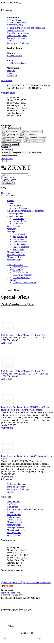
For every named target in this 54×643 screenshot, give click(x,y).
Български (19, 138)
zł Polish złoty (35, 153)
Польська (39, 141)
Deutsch (15, 131)
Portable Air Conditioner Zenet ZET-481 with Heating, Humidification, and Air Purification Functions (26, 408)
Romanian (41, 138)
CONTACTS (13, 280)
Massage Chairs (14, 525)
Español (15, 144)
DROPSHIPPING (15, 30)
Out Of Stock (7, 428)
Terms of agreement (16, 38)
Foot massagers (14, 514)
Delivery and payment (17, 35)
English (14, 134)
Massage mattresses (16, 527)
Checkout (5, 193)
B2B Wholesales (14, 20)
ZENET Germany (27, 638)
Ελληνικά (17, 141)
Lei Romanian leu (9, 156)
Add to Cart (6, 343)
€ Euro (5, 153)
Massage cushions (15, 522)
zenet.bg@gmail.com (16, 63)
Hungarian (37, 131)
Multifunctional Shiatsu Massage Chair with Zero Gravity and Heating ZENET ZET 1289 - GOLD (23, 336)
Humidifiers (12, 507)
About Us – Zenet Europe (19, 33)
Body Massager (14, 517)
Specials (10, 492)
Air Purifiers (12, 504)
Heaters (10, 512)
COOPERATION (15, 270)
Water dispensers (14, 535)
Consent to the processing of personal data (26, 28)
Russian (33, 134)
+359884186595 (14, 55)
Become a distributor (16, 22)
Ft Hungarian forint (18, 153)
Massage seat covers (16, 530)
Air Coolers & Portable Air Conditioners (25, 509)
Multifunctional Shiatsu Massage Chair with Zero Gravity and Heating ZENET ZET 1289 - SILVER (24, 372)
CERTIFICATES (15, 25)
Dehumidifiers (13, 501)
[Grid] (5, 307)
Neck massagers (14, 519)
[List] (2, 307)
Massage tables (14, 532)
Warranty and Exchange (18, 43)
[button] (6, 80)
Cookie (10, 40)
